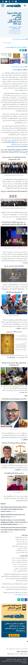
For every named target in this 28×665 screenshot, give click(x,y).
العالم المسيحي (5, 661)
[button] (14, 627)
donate (7, 578)
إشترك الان (24, 662)
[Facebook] (16, 1)
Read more (13, 511)
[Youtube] (6, 1)
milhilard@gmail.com (12, 142)
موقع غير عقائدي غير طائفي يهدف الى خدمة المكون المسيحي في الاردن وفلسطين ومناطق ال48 (15, 627)
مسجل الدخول (17, 653)
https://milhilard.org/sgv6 (19, 39)
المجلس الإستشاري (18, 661)
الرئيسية (25, 661)
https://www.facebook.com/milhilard (17, 146)
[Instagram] (3, 1)
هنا (26, 154)
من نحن (11, 661)
